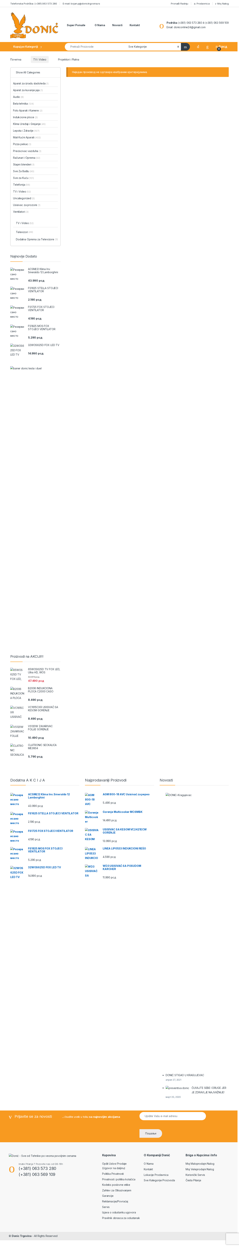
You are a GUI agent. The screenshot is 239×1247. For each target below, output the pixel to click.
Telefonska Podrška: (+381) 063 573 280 (33, 3)
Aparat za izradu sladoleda (31, 83)
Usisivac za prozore (26, 205)
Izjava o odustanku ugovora (119, 1212)
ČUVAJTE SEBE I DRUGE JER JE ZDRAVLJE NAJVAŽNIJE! (209, 1090)
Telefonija (21, 184)
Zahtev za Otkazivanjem (116, 1190)
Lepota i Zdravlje (26, 130)
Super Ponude (75, 25)
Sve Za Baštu (23, 171)
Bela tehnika (23, 103)
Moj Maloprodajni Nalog (200, 1163)
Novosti (117, 25)
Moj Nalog (223, 3)
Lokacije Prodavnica (156, 1174)
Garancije (108, 1195)
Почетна (15, 59)
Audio (18, 96)
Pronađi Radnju (179, 3)
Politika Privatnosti (113, 1173)
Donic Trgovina (22, 1235)
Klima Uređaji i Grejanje (29, 123)
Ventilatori (21, 211)
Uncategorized (24, 198)
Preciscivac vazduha (27, 151)
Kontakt (134, 25)
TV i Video (39, 59)
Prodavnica (203, 3)
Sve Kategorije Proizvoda (159, 1180)
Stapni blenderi (23, 164)
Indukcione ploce (25, 117)
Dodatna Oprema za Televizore (37, 239)
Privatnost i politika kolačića (118, 1179)
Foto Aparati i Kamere (27, 110)
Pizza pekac (22, 144)
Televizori (24, 232)
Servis (106, 1207)
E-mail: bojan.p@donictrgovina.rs (81, 3)
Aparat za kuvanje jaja (28, 90)
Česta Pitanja (193, 1180)
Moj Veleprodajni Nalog (200, 1169)
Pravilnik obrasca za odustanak (121, 1218)
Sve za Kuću (23, 177)
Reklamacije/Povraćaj (115, 1201)
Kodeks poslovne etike (116, 1184)
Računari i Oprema (26, 157)
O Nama (99, 25)
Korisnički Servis (195, 1174)
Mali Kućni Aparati (27, 137)
